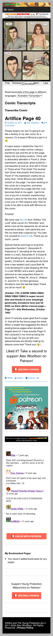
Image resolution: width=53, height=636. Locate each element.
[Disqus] (26, 486)
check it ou (26, 236)
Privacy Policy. (25, 627)
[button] (11, 10)
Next (36, 83)
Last (45, 83)
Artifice (20, 377)
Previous (16, 83)
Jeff (37, 377)
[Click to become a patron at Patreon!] (26, 369)
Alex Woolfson (33, 122)
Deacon (31, 377)
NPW (10, 377)
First (7, 83)
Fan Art (23, 219)
